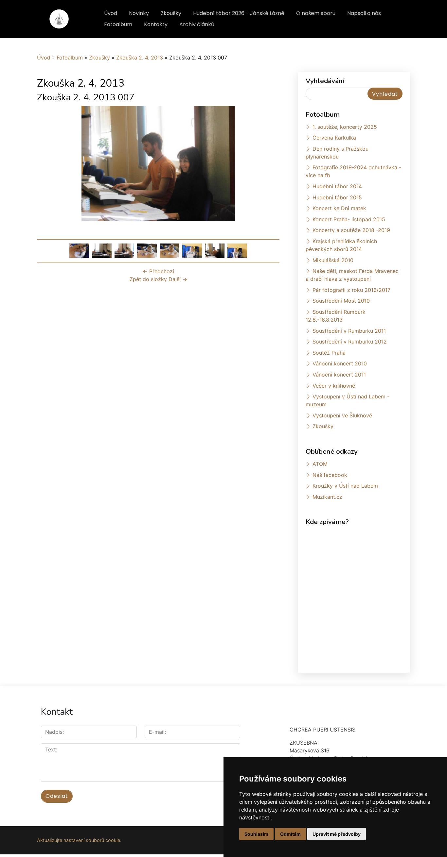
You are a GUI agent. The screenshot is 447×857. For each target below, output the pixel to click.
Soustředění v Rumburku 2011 (349, 331)
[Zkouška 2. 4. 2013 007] (214, 250)
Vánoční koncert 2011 (339, 374)
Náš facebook (330, 475)
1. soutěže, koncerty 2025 (345, 127)
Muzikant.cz (327, 497)
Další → (178, 279)
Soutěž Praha (329, 352)
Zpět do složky (148, 279)
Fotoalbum (118, 24)
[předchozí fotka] (47, 163)
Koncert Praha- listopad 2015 (349, 219)
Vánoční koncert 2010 (340, 363)
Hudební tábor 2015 (337, 197)
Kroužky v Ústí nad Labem (345, 485)
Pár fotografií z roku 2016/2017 (351, 290)
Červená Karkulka (334, 137)
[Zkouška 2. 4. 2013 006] (192, 250)
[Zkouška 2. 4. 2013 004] (146, 250)
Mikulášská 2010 (333, 260)
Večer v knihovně (334, 385)
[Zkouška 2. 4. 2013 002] (101, 250)
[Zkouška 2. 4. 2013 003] (124, 250)
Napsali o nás (364, 13)
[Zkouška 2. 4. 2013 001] (79, 250)
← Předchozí (158, 271)
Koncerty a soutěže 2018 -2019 (351, 230)
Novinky (139, 13)
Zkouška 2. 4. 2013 (139, 57)
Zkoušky (171, 13)
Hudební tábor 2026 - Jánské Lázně (238, 13)
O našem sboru (315, 13)
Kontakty (156, 24)
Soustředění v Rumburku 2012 (350, 341)
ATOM (320, 464)
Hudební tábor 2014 (337, 186)
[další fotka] (268, 163)
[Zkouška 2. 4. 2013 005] (169, 250)
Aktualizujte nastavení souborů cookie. (79, 840)
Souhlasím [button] (256, 834)
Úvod (110, 13)
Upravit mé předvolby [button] (337, 834)
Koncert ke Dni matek (339, 208)
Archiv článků (196, 24)
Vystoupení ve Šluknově (342, 415)
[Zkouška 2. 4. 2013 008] (237, 250)
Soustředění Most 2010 (341, 300)
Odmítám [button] (290, 834)
